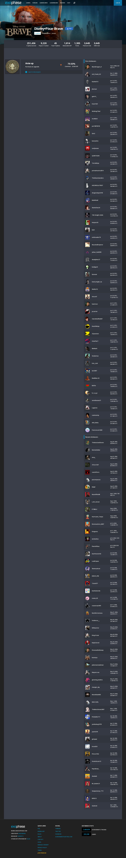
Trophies (37, 33)
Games (28, 3)
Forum (54, 33)
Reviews (62, 3)
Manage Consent (43, 845)
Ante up (29, 63)
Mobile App (41, 831)
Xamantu (21, 836)
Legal (39, 842)
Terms (40, 850)
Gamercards (44, 3)
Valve (28, 839)
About (40, 837)
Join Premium (42, 853)
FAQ (39, 828)
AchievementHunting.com (63, 837)
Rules (39, 834)
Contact (40, 839)
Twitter (58, 831)
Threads (58, 828)
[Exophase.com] (14, 3)
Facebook (58, 834)
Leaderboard (54, 3)
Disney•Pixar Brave (48, 28)
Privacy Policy (42, 847)
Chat (68, 3)
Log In (118, 3)
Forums (35, 3)
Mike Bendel (22, 833)
